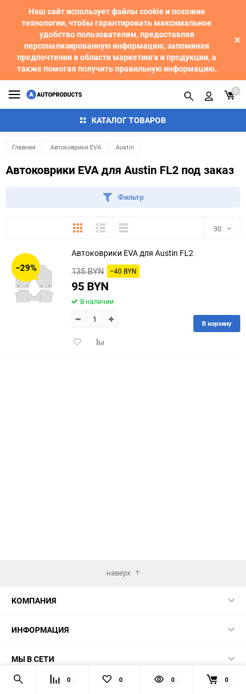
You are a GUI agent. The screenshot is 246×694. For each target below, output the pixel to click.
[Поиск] (188, 94)
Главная (23, 147)
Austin (125, 147)
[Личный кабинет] (209, 94)
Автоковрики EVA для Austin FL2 (132, 252)
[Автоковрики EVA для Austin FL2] (34, 283)
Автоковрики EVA (75, 147)
